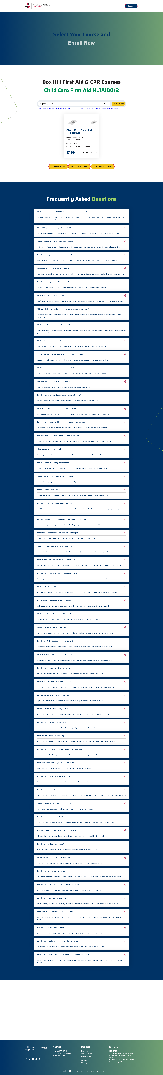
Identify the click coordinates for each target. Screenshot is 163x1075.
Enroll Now (90, 152)
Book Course (85, 1051)
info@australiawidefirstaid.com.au (121, 1053)
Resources (85, 1060)
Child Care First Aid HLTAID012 (85, 108)
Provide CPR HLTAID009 (55, 108)
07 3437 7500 (114, 1051)
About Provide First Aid (79, 166)
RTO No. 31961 (99, 1071)
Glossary (84, 1063)
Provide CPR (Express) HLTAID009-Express (106, 108)
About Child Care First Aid (102, 166)
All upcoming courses (42, 108)
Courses (131, 6)
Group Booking (86, 1053)
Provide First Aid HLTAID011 (69, 108)
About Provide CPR (58, 166)
